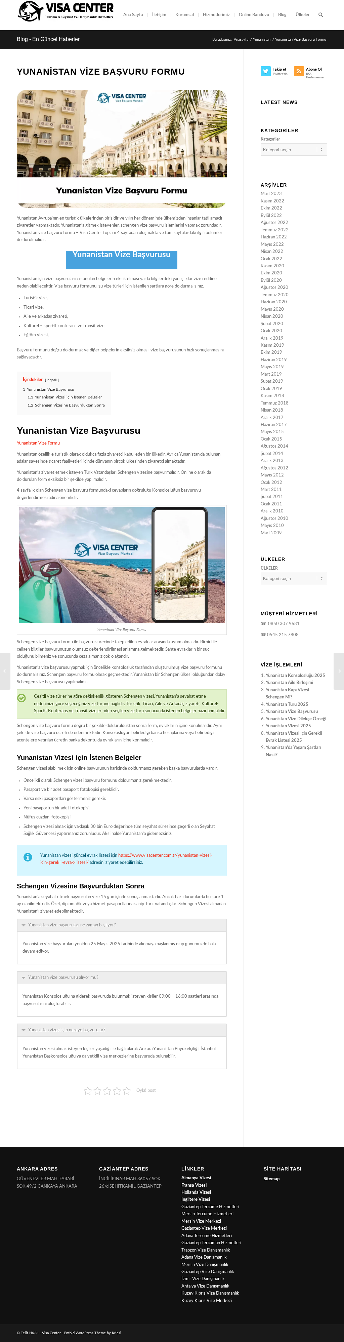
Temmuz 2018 (275, 403)
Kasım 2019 (272, 345)
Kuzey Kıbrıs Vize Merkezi (206, 1301)
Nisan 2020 (272, 316)
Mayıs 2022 (272, 244)
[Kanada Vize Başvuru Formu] (5, 671)
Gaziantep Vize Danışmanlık (207, 1272)
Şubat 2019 (272, 381)
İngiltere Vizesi (195, 1199)
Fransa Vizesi (194, 1185)
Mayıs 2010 (272, 526)
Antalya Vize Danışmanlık (205, 1286)
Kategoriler (270, 139)
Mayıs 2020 (272, 309)
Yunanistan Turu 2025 (287, 704)
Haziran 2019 (274, 360)
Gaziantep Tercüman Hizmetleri (211, 1243)
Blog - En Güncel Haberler (48, 39)
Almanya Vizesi (196, 1178)
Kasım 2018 (272, 396)
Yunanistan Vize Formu (38, 443)
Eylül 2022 (271, 216)
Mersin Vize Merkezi (201, 1221)
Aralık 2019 (272, 338)
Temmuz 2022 (275, 230)
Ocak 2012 (271, 483)
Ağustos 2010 (274, 518)
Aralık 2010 (272, 511)
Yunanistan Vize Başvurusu (122, 255)
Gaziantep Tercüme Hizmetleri (210, 1207)
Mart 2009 (271, 533)
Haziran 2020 (274, 302)
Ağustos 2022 (274, 223)
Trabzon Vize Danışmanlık (205, 1250)
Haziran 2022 (274, 237)
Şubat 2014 (272, 454)
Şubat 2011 (272, 497)
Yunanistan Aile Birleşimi (289, 683)
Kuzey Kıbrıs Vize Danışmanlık (210, 1293)
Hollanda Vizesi (196, 1192)
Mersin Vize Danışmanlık (204, 1265)
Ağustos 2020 (274, 287)
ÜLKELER (269, 568)
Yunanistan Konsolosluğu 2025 (295, 676)
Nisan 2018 (272, 410)
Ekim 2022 (271, 208)
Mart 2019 (271, 374)
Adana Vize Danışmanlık (204, 1257)
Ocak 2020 (271, 331)
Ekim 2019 (271, 352)
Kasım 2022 (272, 201)
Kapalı (51, 380)
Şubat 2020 (272, 324)
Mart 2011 (271, 490)
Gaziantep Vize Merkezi (204, 1228)
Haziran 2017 (274, 425)
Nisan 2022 (272, 252)
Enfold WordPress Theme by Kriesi (92, 1333)
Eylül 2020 (271, 280)
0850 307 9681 (283, 624)
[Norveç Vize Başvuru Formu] (339, 671)
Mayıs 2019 (272, 367)
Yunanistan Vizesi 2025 (288, 726)
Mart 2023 (271, 194)
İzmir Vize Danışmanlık (203, 1279)
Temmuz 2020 (275, 295)
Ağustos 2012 (274, 468)
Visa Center (51, 1333)
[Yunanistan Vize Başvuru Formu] (122, 149)
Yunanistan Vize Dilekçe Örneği (296, 719)
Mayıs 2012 (272, 475)
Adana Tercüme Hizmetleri (206, 1236)
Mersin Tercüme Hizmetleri (207, 1214)
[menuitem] (133, 15)
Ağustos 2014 (274, 446)
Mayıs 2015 (272, 432)
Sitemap (272, 1179)
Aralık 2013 (272, 461)
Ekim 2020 (271, 273)
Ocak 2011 (271, 504)
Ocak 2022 (271, 259)
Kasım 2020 (272, 266)
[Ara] (320, 15)
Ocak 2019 (271, 389)
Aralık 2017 (272, 418)
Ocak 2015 (271, 439)
